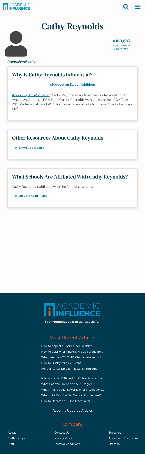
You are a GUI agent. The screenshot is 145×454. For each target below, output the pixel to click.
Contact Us (61, 432)
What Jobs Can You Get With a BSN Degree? (71, 395)
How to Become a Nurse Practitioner (65, 401)
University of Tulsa (33, 196)
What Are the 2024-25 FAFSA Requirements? (71, 357)
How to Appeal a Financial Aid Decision (66, 346)
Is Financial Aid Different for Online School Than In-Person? (80, 378)
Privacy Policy (63, 438)
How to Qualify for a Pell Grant (61, 363)
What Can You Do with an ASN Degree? (67, 384)
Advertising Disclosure (123, 438)
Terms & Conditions (67, 444)
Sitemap (114, 444)
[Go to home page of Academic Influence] (16, 6)
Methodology (17, 438)
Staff (11, 444)
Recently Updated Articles (72, 410)
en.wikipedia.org (32, 148)
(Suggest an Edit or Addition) (72, 84)
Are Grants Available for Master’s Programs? (70, 368)
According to (30, 95)
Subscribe (115, 432)
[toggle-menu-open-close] (137, 7)
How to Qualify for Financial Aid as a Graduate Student (76, 351)
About (12, 432)
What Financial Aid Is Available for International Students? (79, 389)
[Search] (126, 7)
